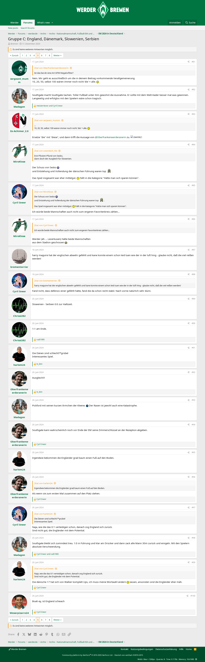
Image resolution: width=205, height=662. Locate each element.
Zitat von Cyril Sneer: (44, 225)
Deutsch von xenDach (129, 655)
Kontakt (124, 649)
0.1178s (174, 659)
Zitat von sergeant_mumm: (47, 120)
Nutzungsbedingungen (142, 649)
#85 (193, 185)
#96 (193, 477)
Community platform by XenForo (87, 655)
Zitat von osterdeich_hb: (45, 150)
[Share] (188, 62)
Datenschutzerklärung (166, 649)
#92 (193, 372)
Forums (27, 22)
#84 (193, 144)
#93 (193, 400)
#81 (193, 61)
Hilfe (181, 649)
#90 (193, 323)
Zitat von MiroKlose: (43, 191)
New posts (13, 27)
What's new (43, 22)
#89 (193, 298)
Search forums (27, 27)
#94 (193, 424)
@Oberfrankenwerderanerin (110, 137)
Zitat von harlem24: (43, 483)
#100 (193, 595)
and (50, 106)
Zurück (15, 55)
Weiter (56, 55)
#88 (193, 274)
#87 (193, 249)
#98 (193, 537)
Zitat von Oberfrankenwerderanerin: (51, 67)
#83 (193, 114)
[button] (52, 23)
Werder (14, 22)
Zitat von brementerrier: (45, 280)
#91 (193, 347)
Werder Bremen (18, 649)
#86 (193, 219)
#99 (193, 562)
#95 (193, 452)
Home (189, 649)
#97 (193, 507)
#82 (193, 89)
